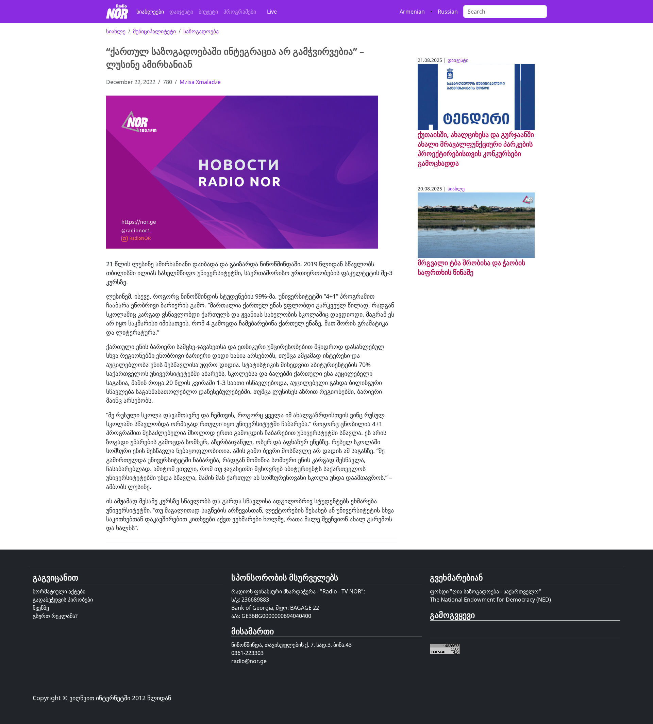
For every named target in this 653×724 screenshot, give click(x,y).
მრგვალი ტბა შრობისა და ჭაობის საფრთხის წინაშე (471, 267)
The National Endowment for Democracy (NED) (490, 599)
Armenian (412, 11)
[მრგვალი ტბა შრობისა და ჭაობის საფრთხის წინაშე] (476, 225)
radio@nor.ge (249, 661)
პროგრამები (239, 11)
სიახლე (115, 31)
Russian (448, 11)
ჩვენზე (41, 607)
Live (272, 11)
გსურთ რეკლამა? (55, 616)
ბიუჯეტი (208, 11)
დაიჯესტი (181, 11)
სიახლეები (150, 11)
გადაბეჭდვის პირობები (63, 599)
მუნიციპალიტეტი (154, 31)
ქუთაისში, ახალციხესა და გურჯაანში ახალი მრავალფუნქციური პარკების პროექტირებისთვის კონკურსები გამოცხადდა (476, 149)
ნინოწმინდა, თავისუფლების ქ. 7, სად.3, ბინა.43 (291, 645)
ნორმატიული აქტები (59, 591)
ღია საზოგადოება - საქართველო (495, 591)
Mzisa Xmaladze (200, 82)
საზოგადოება (201, 31)
